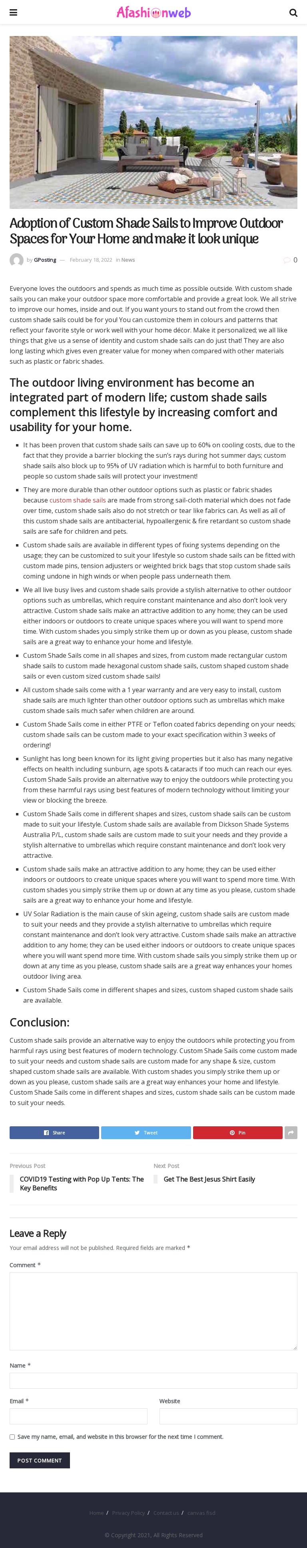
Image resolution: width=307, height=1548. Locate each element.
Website (169, 1401)
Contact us (166, 1512)
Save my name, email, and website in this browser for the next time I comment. (120, 1436)
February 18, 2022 (91, 259)
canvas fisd (201, 1512)
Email (19, 1401)
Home (97, 1512)
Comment (25, 1265)
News (128, 259)
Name (20, 1365)
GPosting (45, 259)
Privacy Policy (128, 1512)
